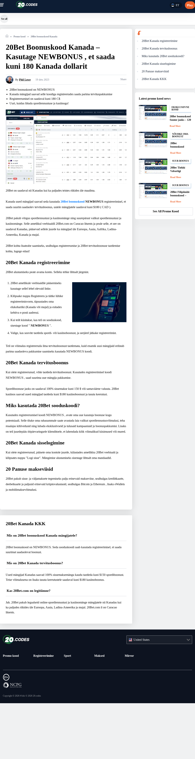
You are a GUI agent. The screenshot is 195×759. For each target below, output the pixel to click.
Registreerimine (44, 704)
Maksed (100, 704)
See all (4, 18)
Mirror (129, 704)
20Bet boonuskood (87, 206)
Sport (68, 704)
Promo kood (12, 704)
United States (143, 688)
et (177, 5)
